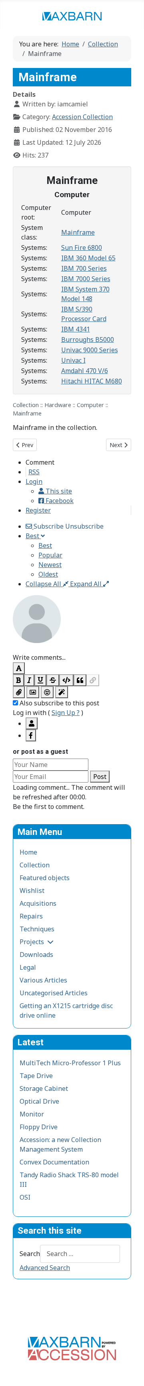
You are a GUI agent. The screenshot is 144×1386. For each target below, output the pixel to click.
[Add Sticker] (32, 692)
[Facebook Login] (31, 735)
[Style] (61, 692)
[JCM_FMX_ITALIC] (29, 680)
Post (99, 776)
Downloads (36, 954)
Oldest (48, 574)
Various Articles (43, 980)
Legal (28, 967)
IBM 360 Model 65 (88, 258)
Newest (50, 564)
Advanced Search (45, 1267)
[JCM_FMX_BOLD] (18, 680)
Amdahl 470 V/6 (84, 370)
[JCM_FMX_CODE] (66, 680)
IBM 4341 (75, 329)
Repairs (31, 916)
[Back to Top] (130, 1371)
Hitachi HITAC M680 (91, 381)
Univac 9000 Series (89, 350)
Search (30, 1253)
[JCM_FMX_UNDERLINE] (40, 680)
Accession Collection (82, 116)
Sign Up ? (66, 712)
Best (45, 545)
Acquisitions (38, 903)
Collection (35, 865)
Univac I (73, 360)
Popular (50, 555)
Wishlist (32, 890)
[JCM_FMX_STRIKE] (52, 680)
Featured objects (45, 877)
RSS (34, 471)
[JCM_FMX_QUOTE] (80, 680)
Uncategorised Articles (54, 993)
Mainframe (78, 232)
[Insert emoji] (47, 692)
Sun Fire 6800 (81, 247)
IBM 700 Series (84, 268)
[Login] (32, 723)
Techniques (37, 929)
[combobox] (80, 1254)
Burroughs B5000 (87, 339)
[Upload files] (19, 692)
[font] (19, 668)
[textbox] (72, 648)
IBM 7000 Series (85, 278)
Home (28, 852)
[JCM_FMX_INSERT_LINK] (92, 680)
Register (38, 510)
